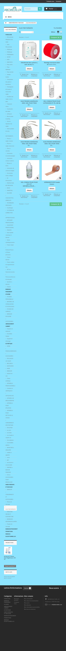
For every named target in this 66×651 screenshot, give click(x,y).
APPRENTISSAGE (10, 217)
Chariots (9, 286)
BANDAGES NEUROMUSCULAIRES (11, 520)
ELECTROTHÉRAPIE (11, 509)
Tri (19, 32)
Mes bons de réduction (30, 609)
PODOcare (9, 49)
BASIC (8, 188)
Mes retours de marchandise (31, 600)
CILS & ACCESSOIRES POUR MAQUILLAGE (9, 478)
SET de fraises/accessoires (10, 271)
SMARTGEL (10, 190)
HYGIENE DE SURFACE (9, 310)
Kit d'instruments (9, 179)
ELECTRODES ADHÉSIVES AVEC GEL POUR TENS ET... (29, 103)
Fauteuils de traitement (9, 330)
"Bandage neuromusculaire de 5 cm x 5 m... (52, 63)
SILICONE (9, 193)
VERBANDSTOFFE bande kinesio (52, 183)
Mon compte (28, 596)
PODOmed (9, 52)
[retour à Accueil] (5, 23)
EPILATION (9, 427)
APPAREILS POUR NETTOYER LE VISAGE (9, 414)
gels (8, 460)
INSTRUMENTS (9, 136)
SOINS (8, 346)
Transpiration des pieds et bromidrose (9, 82)
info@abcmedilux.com (57, 604)
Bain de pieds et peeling (9, 117)
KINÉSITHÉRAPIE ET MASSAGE (10, 486)
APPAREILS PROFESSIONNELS (10, 384)
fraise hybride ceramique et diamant (9, 235)
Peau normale (10, 72)
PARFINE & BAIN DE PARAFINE (9, 470)
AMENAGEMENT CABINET (10, 325)
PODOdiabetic (10, 54)
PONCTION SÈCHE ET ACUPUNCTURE (9, 514)
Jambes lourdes (8, 76)
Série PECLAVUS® (9, 46)
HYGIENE (8, 294)
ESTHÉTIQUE (9, 343)
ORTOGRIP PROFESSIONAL (10, 221)
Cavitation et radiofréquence (9, 389)
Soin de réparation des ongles (9, 124)
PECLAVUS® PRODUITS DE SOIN (9, 40)
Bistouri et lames (9, 164)
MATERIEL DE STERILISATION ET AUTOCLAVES (10, 304)
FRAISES (9, 230)
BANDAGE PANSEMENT (9, 290)
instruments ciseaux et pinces (10, 159)
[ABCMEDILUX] (13, 9)
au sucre (9, 430)
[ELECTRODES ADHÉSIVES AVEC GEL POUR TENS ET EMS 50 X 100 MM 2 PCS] (29, 89)
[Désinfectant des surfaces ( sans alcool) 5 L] (29, 50)
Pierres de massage (9, 503)
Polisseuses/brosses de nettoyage (10, 278)
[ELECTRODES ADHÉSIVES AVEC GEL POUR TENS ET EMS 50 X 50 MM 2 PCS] (52, 129)
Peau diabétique (8, 68)
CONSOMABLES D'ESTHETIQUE (10, 424)
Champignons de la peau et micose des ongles (9, 90)
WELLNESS (10, 363)
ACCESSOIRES (9, 321)
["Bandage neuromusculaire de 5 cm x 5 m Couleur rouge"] (52, 50)
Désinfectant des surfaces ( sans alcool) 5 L (29, 63)
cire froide (9, 432)
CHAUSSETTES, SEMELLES (10, 199)
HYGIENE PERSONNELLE (9, 298)
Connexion (58, 1)
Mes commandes (28, 598)
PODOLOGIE (9, 34)
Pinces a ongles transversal (10, 145)
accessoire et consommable (9, 464)
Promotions (9, 542)
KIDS (8, 59)
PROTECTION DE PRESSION (10, 184)
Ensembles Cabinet (9, 335)
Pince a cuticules (8, 150)
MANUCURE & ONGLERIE (10, 449)
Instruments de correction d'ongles (10, 169)
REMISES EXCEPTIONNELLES (11, 535)
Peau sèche (9, 64)
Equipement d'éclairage (9, 340)
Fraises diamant (8, 258)
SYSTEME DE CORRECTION (10, 211)
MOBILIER (9, 371)
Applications (10, 62)
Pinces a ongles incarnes (9, 140)
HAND (8, 368)
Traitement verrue (9, 105)
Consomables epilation (9, 444)
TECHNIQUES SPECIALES (10, 204)
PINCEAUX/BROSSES (11, 351)
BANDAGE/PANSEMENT (11, 529)
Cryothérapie (10, 207)
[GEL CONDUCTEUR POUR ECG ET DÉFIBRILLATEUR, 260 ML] (29, 170)
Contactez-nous (50, 1)
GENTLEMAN (10, 366)
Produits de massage (9, 525)
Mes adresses (27, 605)
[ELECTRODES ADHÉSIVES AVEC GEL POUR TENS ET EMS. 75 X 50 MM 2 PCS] (29, 129)
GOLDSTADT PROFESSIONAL (10, 226)
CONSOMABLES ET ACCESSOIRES (10, 497)
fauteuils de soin (9, 375)
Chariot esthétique (8, 379)
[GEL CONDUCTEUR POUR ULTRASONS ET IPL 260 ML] (52, 89)
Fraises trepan (10, 245)
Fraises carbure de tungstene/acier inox (10, 265)
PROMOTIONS (9, 531)
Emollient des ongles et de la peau (9, 99)
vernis (8, 457)
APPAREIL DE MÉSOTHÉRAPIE (10, 399)
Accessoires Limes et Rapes (9, 174)
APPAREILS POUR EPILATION (9, 406)
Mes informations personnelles (32, 607)
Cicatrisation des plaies (9, 110)
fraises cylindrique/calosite (10, 241)
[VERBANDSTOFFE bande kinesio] (52, 170)
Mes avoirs (27, 603)
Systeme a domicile (9, 283)
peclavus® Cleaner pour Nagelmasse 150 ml (10, 558)
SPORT (9, 57)
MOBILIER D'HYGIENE (9, 315)
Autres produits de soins (10, 130)
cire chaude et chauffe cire (10, 436)
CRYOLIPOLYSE (10, 395)
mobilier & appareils (9, 454)
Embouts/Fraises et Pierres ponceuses (10, 252)
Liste (61, 33)
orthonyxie (9, 114)
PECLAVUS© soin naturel (9, 360)
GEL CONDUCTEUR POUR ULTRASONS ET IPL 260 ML (52, 102)
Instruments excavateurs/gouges (10, 154)
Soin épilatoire (10, 440)
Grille (58, 33)
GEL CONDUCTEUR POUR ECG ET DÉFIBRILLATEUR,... (29, 184)
